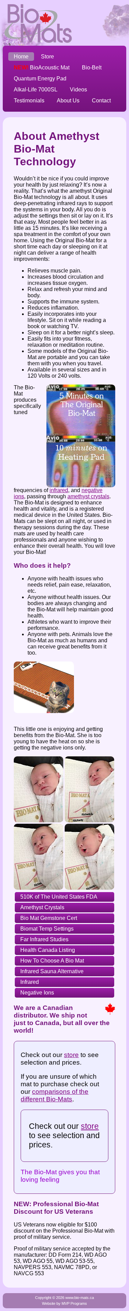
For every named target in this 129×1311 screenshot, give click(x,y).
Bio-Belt (91, 67)
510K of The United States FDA (58, 897)
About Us (68, 100)
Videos (78, 89)
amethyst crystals (88, 496)
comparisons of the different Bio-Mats (54, 1095)
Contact (101, 100)
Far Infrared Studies (44, 939)
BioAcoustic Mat (41, 67)
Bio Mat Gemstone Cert (48, 918)
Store (47, 56)
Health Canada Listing (47, 950)
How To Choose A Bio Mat (52, 961)
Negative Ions (37, 993)
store (71, 1054)
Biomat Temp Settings (47, 929)
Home (21, 56)
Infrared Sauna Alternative (52, 971)
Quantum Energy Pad (40, 78)
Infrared (29, 982)
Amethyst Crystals (42, 907)
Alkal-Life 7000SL (35, 89)
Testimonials (29, 100)
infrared (59, 490)
